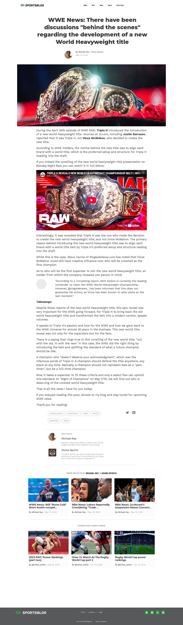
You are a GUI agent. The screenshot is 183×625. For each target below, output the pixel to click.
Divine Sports (97, 52)
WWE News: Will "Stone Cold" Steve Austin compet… (47, 506)
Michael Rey (84, 52)
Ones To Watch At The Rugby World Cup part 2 (90, 559)
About (83, 612)
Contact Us (91, 612)
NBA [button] (85, 5)
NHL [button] (101, 5)
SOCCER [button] (120, 5)
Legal (100, 612)
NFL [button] (93, 5)
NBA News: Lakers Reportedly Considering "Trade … (91, 506)
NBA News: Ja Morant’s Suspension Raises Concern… (133, 506)
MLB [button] (110, 5)
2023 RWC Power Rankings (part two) (46, 559)
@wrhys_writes (39, 565)
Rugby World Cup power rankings (130, 559)
